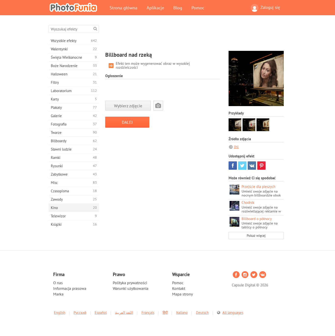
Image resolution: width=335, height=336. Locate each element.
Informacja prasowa (69, 288)
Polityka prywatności (130, 282)
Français (148, 312)
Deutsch (202, 312)
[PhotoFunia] (74, 7)
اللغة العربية (124, 312)
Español (101, 312)
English (59, 312)
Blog (177, 8)
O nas (58, 282)
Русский (80, 312)
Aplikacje (155, 8)
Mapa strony (182, 294)
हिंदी (165, 312)
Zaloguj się (270, 7)
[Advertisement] (194, 36)
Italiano (182, 312)
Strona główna (123, 8)
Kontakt (178, 288)
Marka (58, 294)
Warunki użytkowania (130, 288)
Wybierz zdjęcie (128, 106)
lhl (236, 146)
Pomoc (198, 8)
